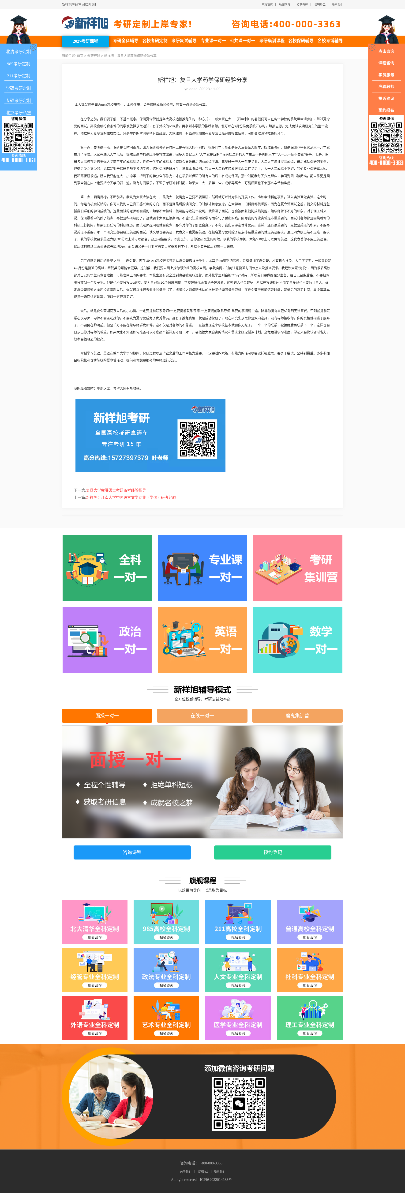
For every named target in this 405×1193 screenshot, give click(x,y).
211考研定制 (18, 76)
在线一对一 (202, 715)
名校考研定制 (155, 40)
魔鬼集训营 (297, 715)
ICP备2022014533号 (216, 1180)
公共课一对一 (242, 40)
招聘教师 (302, 4)
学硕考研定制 (18, 88)
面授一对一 (107, 715)
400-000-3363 (211, 1163)
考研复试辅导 (184, 40)
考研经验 (93, 56)
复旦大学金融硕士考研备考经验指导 (110, 490)
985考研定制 (18, 64)
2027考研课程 (85, 41)
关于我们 (186, 1171)
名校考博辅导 (330, 40)
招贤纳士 (203, 1171)
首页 (80, 56)
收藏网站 (284, 4)
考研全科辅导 (125, 40)
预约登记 (272, 852)
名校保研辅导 (301, 40)
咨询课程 (132, 852)
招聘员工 (320, 4)
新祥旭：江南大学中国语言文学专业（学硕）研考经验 (125, 498)
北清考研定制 (18, 51)
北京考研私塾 (18, 113)
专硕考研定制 (18, 100)
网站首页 (267, 4)
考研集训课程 (272, 40)
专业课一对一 (213, 40)
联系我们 (337, 4)
